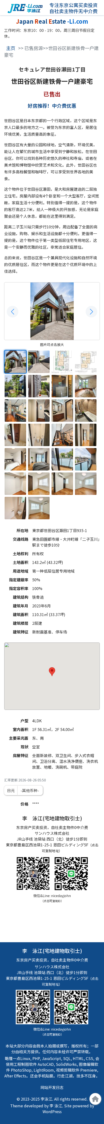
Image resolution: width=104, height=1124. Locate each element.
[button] (12, 311)
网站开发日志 (52, 1087)
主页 (10, 48)
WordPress (52, 1111)
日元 (11, 790)
